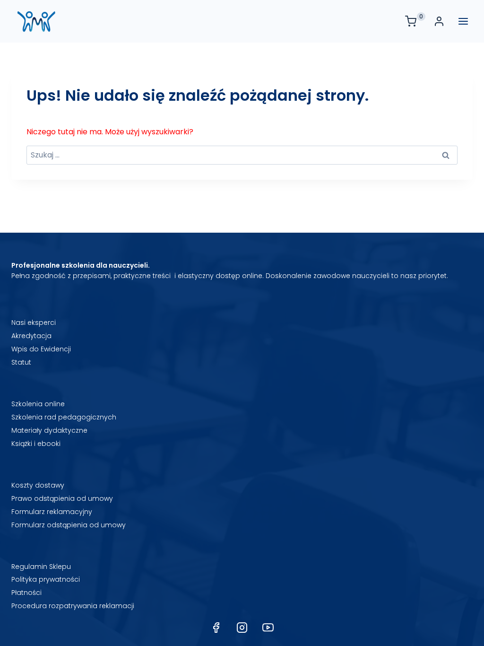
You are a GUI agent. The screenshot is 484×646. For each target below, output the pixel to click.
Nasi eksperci (33, 322)
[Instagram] (242, 627)
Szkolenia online (38, 404)
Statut (21, 362)
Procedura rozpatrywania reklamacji (72, 606)
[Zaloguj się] (441, 21)
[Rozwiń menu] (463, 21)
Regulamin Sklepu (41, 566)
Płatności (26, 592)
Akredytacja (31, 335)
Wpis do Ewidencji (41, 349)
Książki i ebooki (35, 443)
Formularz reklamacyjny (51, 511)
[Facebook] (216, 627)
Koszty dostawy (37, 485)
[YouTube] (268, 627)
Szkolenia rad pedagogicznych (63, 417)
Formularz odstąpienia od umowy (68, 525)
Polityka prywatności (45, 579)
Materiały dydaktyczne (49, 430)
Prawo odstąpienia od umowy (62, 498)
